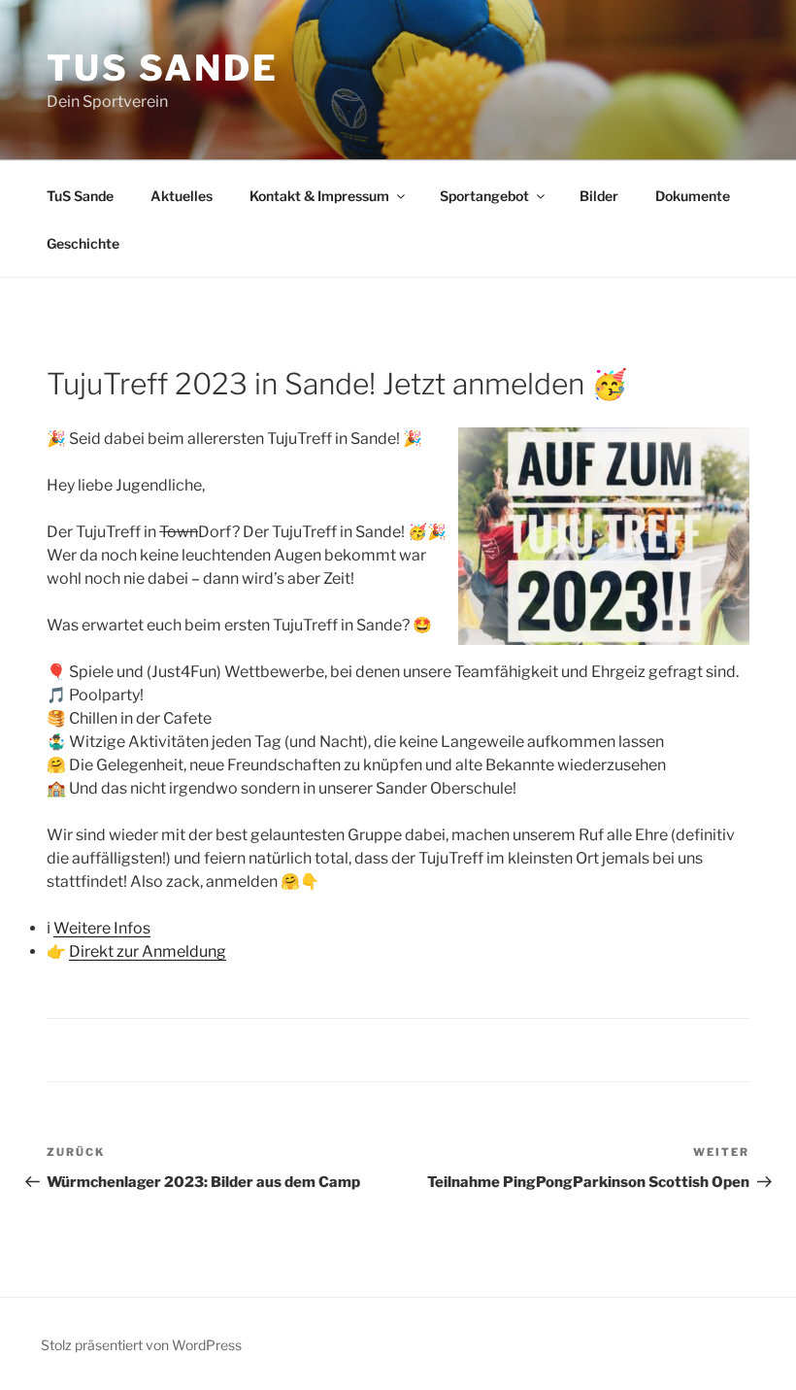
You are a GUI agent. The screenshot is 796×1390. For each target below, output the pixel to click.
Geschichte (83, 243)
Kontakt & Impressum (319, 195)
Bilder (599, 195)
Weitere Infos (101, 928)
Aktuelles (181, 195)
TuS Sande (163, 68)
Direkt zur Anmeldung (147, 951)
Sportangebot (484, 195)
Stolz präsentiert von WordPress (141, 1345)
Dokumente (692, 195)
